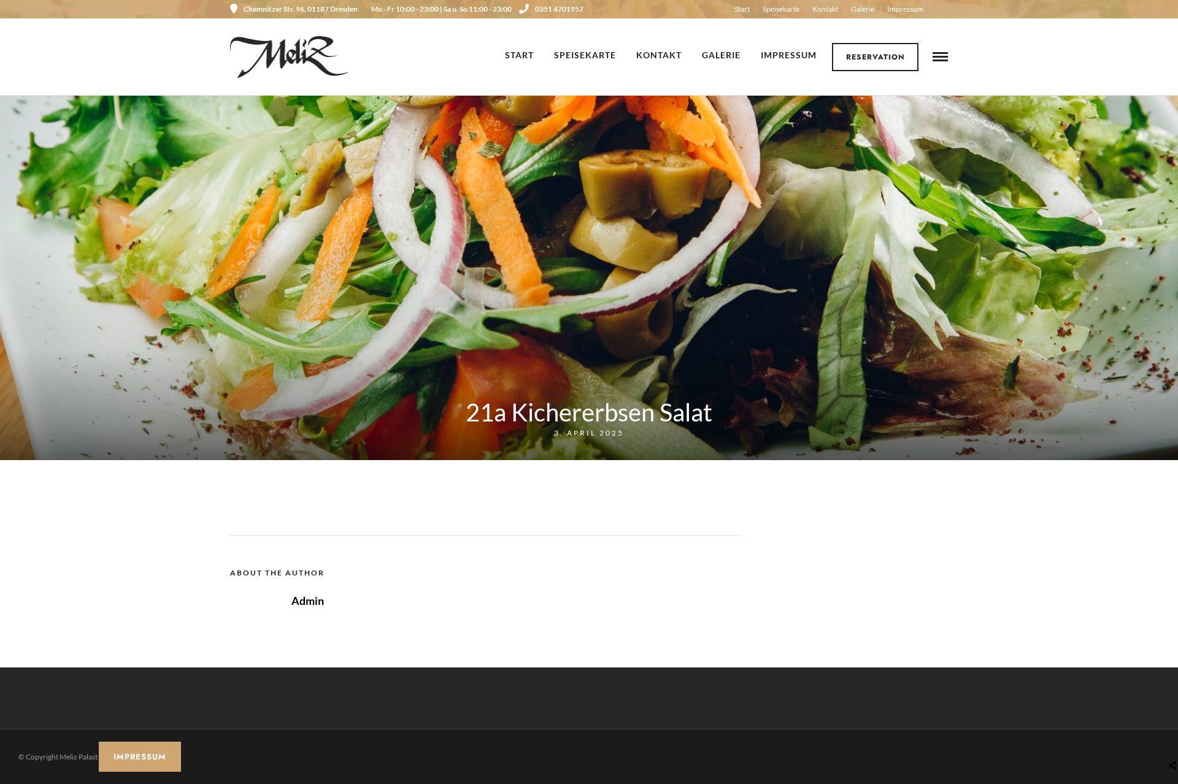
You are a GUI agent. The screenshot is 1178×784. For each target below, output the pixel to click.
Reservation (875, 57)
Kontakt (825, 8)
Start (742, 8)
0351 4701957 (559, 8)
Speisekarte (781, 8)
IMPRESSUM (140, 757)
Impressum (905, 8)
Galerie (862, 8)
